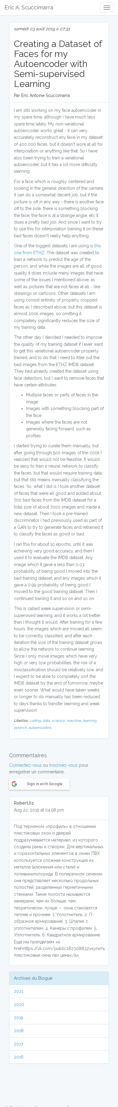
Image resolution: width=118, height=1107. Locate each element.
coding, (36, 721)
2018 (19, 1030)
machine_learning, (82, 721)
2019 (18, 1017)
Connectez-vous (25, 765)
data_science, (55, 721)
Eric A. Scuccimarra (29, 7)
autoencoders (39, 727)
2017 (18, 1044)
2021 (18, 991)
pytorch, (21, 727)
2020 (19, 1004)
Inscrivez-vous (63, 765)
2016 (19, 1057)
